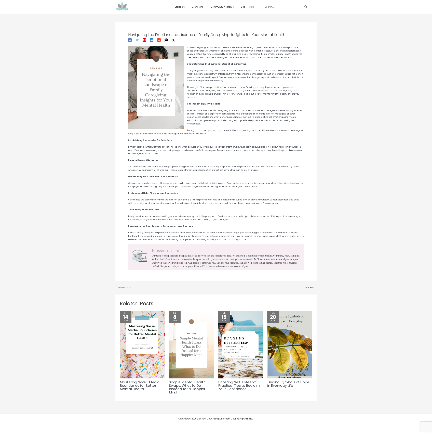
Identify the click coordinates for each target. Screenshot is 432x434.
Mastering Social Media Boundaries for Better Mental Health (140, 385)
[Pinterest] (144, 40)
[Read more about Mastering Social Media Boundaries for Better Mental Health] (142, 344)
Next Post (311, 287)
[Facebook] (130, 40)
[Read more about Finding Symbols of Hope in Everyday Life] (289, 344)
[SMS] (166, 40)
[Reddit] (159, 40)
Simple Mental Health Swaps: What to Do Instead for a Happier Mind (187, 387)
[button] (186, 7)
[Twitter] (137, 40)
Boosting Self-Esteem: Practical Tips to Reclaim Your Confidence (239, 385)
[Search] (306, 7)
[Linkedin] (151, 40)
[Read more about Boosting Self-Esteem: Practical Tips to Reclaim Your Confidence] (240, 344)
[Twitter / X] (173, 40)
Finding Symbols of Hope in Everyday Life (288, 384)
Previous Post (123, 287)
